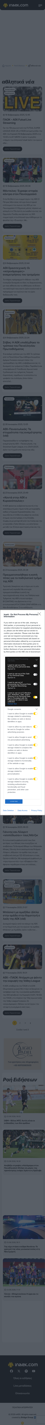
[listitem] (22, 660)
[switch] (35, 666)
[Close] (40, 614)
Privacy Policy (36, 810)
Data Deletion (8, 810)
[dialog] (22, 712)
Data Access (22, 810)
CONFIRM (14, 801)
